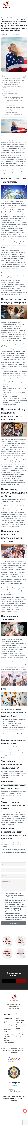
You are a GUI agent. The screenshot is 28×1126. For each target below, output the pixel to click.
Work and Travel (20, 1020)
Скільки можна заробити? (10, 93)
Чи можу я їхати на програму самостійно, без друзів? (13, 111)
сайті (11, 380)
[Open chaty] (25, 1111)
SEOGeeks (14, 1100)
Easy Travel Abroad (5, 17)
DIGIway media (8, 1098)
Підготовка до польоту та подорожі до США (13, 87)
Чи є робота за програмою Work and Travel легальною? (15, 104)
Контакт (18, 1028)
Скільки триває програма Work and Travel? (14, 101)
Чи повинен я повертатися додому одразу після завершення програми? (15, 115)
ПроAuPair (21, 941)
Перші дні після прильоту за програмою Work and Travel (13, 90)
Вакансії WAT (19, 1022)
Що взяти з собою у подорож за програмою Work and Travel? (11, 83)
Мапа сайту (19, 1037)
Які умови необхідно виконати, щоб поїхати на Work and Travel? (14, 98)
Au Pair (18, 1018)
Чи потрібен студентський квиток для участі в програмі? (15, 108)
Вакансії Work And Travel (7, 953)
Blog (12, 17)
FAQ (4, 95)
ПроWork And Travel (7, 941)
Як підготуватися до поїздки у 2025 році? (13, 80)
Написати (20, 954)
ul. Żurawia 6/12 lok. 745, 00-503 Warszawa (9, 1036)
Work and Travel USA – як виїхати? (12, 78)
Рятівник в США (20, 1024)
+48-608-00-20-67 (8, 1040)
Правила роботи (20, 1035)
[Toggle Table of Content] (23, 76)
